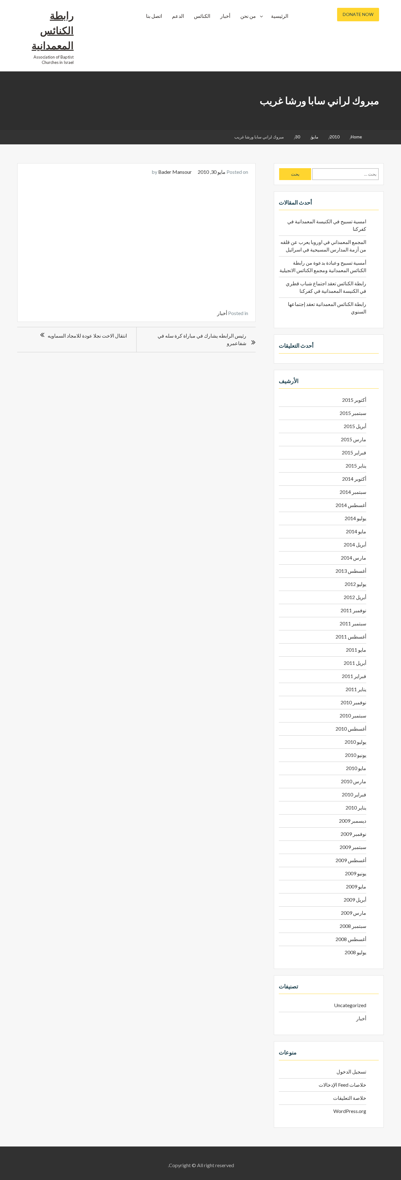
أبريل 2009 (355, 900)
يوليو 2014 (355, 518)
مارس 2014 (353, 558)
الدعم (178, 16)
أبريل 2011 (355, 663)
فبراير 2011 (354, 676)
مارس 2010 (353, 781)
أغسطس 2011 (351, 636)
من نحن (248, 16)
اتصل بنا (154, 16)
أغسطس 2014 (351, 505)
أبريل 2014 (355, 544)
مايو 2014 (356, 531)
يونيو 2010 (355, 755)
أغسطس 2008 (351, 939)
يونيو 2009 (355, 873)
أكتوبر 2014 (354, 479)
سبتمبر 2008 (353, 926)
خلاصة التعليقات (349, 1098)
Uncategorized (350, 1005)
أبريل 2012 (355, 597)
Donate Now (358, 14)
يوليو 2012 (355, 584)
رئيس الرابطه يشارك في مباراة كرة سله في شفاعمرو (202, 339)
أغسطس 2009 (351, 860)
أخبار (225, 16)
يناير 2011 (356, 689)
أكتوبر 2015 (354, 400)
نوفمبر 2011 (353, 610)
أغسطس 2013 (351, 571)
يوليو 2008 (355, 952)
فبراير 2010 (354, 794)
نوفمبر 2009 (353, 834)
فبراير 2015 (354, 452)
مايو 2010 (356, 768)
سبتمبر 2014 (353, 492)
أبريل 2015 (355, 426)
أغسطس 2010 (351, 729)
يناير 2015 (356, 465)
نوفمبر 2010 (353, 702)
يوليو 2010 (355, 742)
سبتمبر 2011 (353, 623)
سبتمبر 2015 (353, 413)
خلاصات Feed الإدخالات (342, 1085)
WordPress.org (349, 1111)
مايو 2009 (356, 886)
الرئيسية (279, 16)
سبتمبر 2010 (353, 715)
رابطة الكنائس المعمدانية (53, 30)
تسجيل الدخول (351, 1071)
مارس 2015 (353, 439)
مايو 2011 (356, 650)
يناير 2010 (356, 807)
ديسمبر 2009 (352, 821)
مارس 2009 (353, 913)
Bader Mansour (175, 172)
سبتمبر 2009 (353, 847)
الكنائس (202, 16)
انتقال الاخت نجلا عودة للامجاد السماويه (87, 336)
